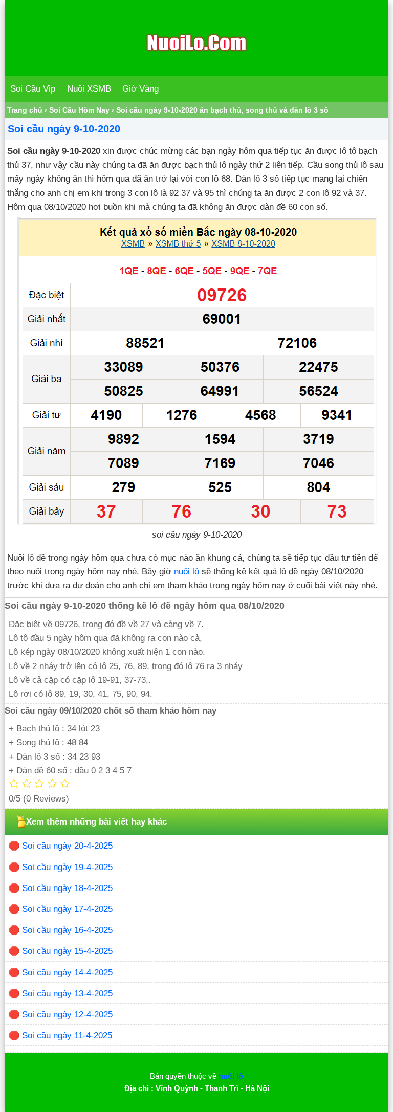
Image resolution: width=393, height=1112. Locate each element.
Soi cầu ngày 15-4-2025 (67, 951)
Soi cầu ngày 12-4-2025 (67, 1014)
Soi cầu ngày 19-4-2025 (67, 867)
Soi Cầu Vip (32, 89)
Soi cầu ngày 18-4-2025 (67, 888)
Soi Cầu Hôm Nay (79, 110)
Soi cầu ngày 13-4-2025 (67, 993)
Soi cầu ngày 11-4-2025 (67, 1035)
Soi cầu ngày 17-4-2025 (67, 909)
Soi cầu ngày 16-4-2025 (67, 930)
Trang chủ (24, 110)
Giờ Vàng (140, 89)
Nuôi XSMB (89, 89)
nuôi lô (186, 571)
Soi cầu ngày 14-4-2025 (67, 972)
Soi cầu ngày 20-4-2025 (67, 846)
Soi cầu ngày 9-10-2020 (64, 129)
